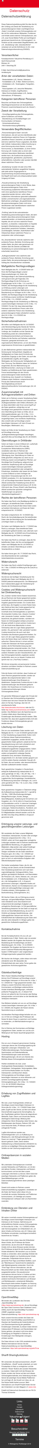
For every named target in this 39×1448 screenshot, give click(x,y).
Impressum (19, 1409)
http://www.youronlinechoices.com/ (18, 710)
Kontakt (19, 1407)
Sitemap (19, 1414)
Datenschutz (19, 1412)
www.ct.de (32, 1387)
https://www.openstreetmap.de (12, 1305)
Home (19, 1405)
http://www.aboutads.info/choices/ (13, 707)
